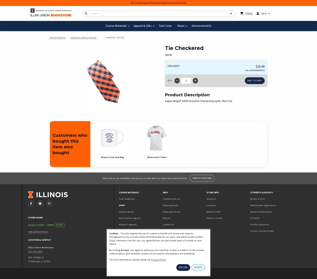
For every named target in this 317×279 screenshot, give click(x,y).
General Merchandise (83, 38)
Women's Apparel (128, 224)
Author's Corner (215, 218)
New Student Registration (263, 205)
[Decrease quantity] (177, 80)
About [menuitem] (181, 26)
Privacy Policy (158, 259)
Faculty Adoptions (259, 224)
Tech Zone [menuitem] (166, 26)
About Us (211, 199)
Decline (183, 267)
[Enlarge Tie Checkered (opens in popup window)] (103, 81)
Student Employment (270, 211)
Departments (58, 38)
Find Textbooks (127, 199)
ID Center (265, 218)
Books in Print (267, 199)
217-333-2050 (35, 251)
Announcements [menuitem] (201, 26)
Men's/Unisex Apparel (130, 218)
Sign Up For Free (202, 178)
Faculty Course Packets (262, 231)
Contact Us (168, 224)
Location (211, 205)
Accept (198, 267)
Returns (167, 218)
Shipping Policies (171, 211)
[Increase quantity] (195, 80)
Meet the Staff (213, 211)
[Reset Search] (231, 14)
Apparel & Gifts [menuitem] (143, 26)
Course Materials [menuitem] (116, 26)
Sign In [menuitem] (264, 13)
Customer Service (171, 199)
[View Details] (112, 138)
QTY (170, 80)
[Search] (86, 14)
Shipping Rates (170, 205)
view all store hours (38, 231)
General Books (126, 211)
